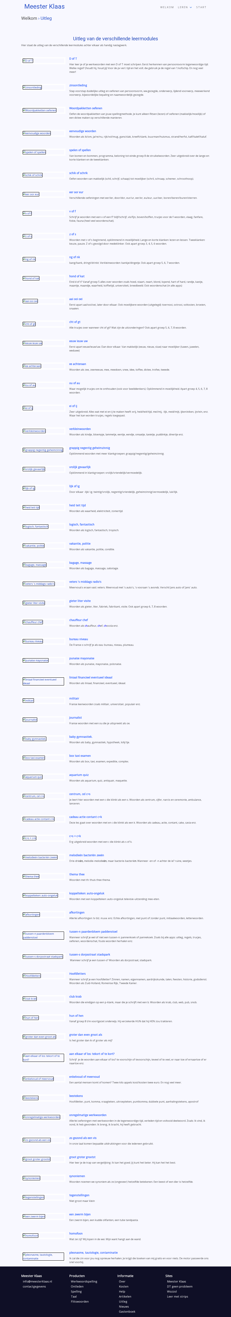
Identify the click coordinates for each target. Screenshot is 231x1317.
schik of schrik (78, 173)
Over (122, 1281)
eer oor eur (76, 192)
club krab (75, 996)
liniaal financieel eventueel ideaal (90, 677)
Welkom (29, 18)
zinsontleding (78, 85)
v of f (72, 211)
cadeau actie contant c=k (85, 817)
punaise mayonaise (81, 658)
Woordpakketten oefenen (85, 108)
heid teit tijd (77, 505)
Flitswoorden (80, 1301)
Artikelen (125, 1296)
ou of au (74, 383)
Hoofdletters (77, 973)
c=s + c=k (75, 836)
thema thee (77, 874)
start (201, 7)
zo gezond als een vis (82, 1138)
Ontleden (77, 1286)
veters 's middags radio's (85, 582)
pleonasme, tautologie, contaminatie (93, 1252)
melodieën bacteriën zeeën (86, 855)
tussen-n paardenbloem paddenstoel (93, 931)
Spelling (76, 1291)
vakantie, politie (80, 543)
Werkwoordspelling (84, 1281)
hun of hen (76, 1015)
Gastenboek (127, 1311)
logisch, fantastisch (81, 524)
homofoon (76, 1233)
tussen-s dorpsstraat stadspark (89, 954)
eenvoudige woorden (82, 131)
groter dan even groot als (85, 1034)
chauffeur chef (78, 620)
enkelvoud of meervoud (84, 1077)
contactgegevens (34, 1286)
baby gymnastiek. (80, 737)
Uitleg (123, 1301)
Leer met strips (177, 1296)
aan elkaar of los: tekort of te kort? (92, 1054)
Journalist (75, 717)
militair (74, 698)
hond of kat (77, 276)
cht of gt (74, 322)
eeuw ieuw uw (78, 341)
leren (183, 7)
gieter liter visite (80, 601)
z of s (72, 234)
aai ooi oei (75, 299)
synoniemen (77, 1176)
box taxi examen (80, 756)
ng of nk (74, 257)
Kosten (123, 1286)
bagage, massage (80, 563)
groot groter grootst (82, 1157)
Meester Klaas (176, 1281)
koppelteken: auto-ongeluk (86, 893)
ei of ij (73, 406)
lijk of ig (74, 486)
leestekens (76, 1096)
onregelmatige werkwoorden (88, 1115)
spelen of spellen (80, 150)
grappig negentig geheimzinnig (89, 448)
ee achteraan (77, 364)
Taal (74, 1296)
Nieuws (124, 1306)
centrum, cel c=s (79, 794)
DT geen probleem (179, 1286)
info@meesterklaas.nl (37, 1281)
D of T (73, 58)
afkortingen (77, 912)
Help (122, 1291)
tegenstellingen (79, 1195)
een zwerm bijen (80, 1214)
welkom (167, 7)
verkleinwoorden (80, 429)
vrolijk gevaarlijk (80, 467)
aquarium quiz (79, 775)
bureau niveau (78, 639)
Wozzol (172, 1291)
